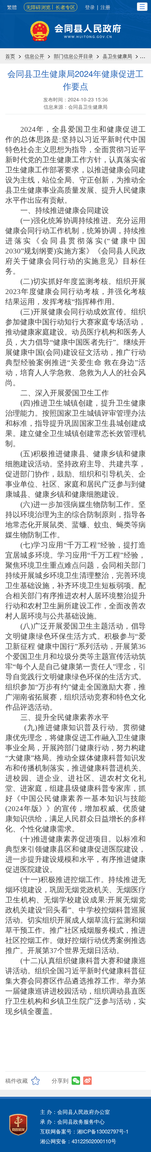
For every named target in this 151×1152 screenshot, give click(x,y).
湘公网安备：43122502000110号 (78, 1141)
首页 (10, 55)
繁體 (12, 6)
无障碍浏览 (38, 6)
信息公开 (34, 55)
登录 (90, 6)
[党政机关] (18, 1125)
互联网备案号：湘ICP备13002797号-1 (84, 1131)
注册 (105, 6)
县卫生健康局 (117, 55)
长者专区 (65, 6)
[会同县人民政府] (75, 31)
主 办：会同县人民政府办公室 (75, 1111)
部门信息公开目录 (73, 55)
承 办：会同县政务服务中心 (72, 1121)
